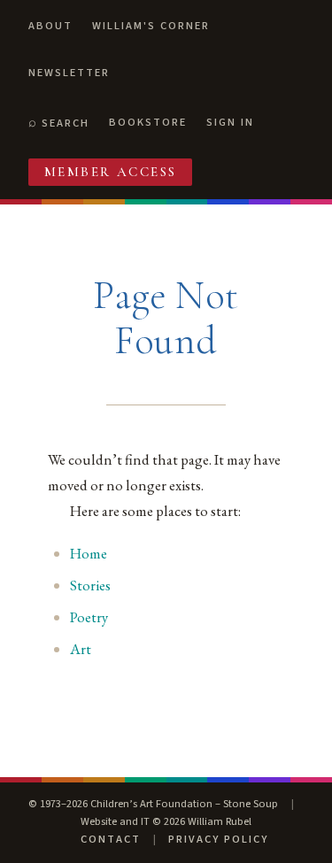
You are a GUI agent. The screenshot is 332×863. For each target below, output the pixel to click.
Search (65, 123)
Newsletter (69, 73)
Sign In (230, 122)
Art (80, 649)
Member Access (110, 172)
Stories (90, 585)
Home (88, 553)
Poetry (89, 617)
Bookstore (148, 122)
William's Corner (151, 26)
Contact (111, 839)
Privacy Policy (218, 839)
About (50, 26)
